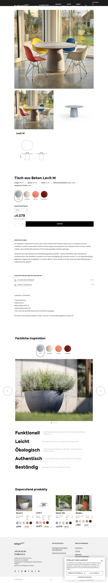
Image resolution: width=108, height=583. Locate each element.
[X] (35, 571)
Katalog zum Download (59, 553)
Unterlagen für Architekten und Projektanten (96, 6)
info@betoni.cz (19, 554)
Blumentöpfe (33, 6)
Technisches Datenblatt (25, 280)
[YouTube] (25, 571)
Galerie (102, 6)
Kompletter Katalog (24, 284)
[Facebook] (18, 571)
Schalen (52, 6)
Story (82, 6)
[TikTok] (22, 571)
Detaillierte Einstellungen (85, 577)
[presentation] (7, 391)
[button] (51, 422)
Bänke (73, 6)
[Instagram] (15, 571)
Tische (64, 6)
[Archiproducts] (39, 571)
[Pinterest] (29, 571)
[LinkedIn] (32, 571)
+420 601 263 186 (20, 551)
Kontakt (77, 551)
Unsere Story (79, 548)
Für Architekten (88, 6)
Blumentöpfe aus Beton (44, 6)
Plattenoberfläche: (21, 206)
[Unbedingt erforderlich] (101, 560)
